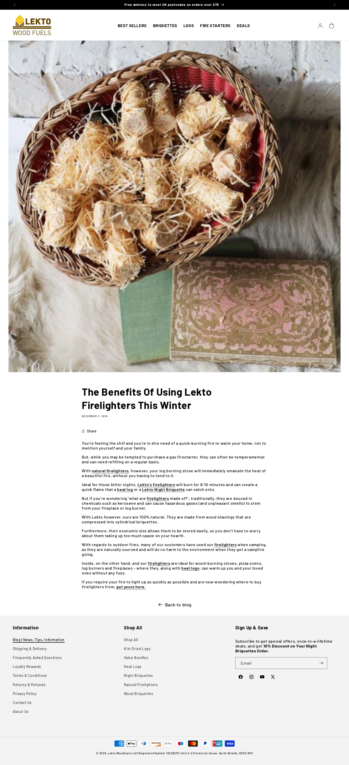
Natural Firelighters (141, 684)
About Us (21, 711)
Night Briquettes (138, 675)
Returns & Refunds (29, 684)
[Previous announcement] (14, 5)
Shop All (131, 640)
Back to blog (178, 604)
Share (92, 431)
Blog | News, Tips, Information (39, 640)
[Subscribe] (321, 663)
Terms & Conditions (30, 675)
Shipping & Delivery (30, 648)
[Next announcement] (334, 5)
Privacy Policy (25, 693)
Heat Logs (132, 666)
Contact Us (22, 702)
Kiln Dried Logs (137, 648)
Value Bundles (136, 657)
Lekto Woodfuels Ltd (122, 753)
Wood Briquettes (138, 693)
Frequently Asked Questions (37, 657)
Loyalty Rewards (27, 666)
